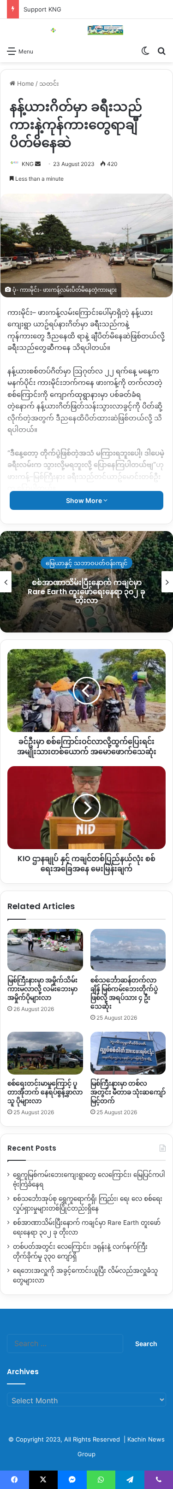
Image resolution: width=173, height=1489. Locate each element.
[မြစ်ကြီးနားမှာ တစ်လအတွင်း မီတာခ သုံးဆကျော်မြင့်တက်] (128, 1053)
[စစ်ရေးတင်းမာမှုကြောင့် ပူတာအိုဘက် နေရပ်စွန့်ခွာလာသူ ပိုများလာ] (45, 1053)
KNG (28, 163)
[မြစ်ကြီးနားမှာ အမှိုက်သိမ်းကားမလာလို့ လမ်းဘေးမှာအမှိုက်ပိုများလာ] (45, 950)
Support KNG (42, 9)
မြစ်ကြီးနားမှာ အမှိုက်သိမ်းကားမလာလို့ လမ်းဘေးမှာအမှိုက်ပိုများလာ (42, 988)
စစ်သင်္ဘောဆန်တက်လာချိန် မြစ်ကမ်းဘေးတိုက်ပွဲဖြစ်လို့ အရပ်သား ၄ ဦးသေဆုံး (124, 993)
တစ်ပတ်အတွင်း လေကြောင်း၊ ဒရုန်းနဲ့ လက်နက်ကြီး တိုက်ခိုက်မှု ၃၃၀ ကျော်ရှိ (86, 591)
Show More (84, 500)
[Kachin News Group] (87, 30)
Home (24, 83)
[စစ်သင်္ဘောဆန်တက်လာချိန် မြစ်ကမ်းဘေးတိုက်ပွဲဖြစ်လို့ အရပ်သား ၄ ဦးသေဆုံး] (128, 950)
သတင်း (49, 83)
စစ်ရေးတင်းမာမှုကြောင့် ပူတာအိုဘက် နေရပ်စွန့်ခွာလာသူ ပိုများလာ (45, 1092)
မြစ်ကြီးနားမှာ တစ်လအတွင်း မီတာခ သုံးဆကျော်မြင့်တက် (128, 1092)
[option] (86, 581)
